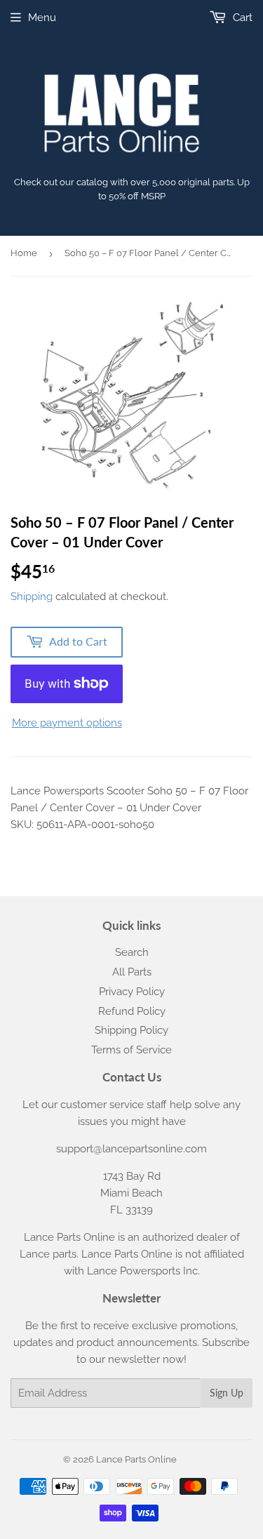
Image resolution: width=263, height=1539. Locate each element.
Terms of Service (131, 1050)
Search (132, 952)
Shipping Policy (131, 1030)
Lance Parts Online (136, 1459)
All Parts (131, 972)
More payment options (67, 723)
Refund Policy (132, 1011)
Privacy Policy (132, 991)
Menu (42, 17)
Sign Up (226, 1393)
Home (24, 253)
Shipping (32, 596)
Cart (241, 17)
